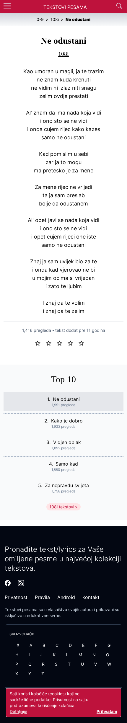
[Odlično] (83, 343)
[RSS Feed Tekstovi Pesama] (21, 583)
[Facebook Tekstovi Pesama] (8, 583)
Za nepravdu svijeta (67, 485)
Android (66, 597)
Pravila (42, 597)
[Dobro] (72, 343)
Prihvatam (107, 711)
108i (63, 53)
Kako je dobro (67, 421)
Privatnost (16, 597)
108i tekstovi (61, 506)
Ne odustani (66, 399)
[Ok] (61, 343)
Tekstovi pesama (21, 609)
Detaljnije (18, 711)
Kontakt (91, 597)
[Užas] (40, 343)
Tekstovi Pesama (65, 7)
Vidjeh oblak (67, 442)
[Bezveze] (50, 343)
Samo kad (67, 464)
